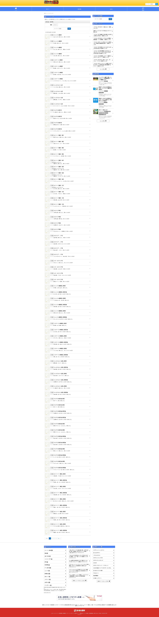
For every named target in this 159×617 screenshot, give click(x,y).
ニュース (47, 570)
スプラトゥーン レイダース (98, 550)
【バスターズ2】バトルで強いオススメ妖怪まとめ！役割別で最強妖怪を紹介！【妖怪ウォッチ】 (102, 43)
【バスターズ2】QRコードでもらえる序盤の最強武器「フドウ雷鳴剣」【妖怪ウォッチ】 (102, 39)
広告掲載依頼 (91, 613)
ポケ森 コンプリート (97, 578)
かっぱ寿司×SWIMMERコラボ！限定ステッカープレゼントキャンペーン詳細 (78, 561)
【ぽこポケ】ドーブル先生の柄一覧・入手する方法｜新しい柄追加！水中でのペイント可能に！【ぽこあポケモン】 (78, 551)
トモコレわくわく (96, 555)
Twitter (100, 613)
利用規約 (64, 613)
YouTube (103, 613)
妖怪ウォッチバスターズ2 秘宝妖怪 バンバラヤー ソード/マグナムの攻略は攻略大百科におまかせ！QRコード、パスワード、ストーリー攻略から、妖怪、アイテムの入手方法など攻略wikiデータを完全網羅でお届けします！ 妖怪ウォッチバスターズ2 (79, 605)
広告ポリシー (77, 613)
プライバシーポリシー (70, 613)
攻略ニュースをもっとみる (79, 580)
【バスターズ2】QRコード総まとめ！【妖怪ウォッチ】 (102, 27)
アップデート (48, 585)
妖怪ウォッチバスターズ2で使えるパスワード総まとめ (102, 31)
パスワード (47, 579)
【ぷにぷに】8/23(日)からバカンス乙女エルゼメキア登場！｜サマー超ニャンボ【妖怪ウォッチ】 (78, 556)
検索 (156, 4)
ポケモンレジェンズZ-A (98, 557)
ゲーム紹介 (48, 567)
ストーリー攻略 (48, 550)
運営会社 (81, 613)
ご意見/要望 (60, 613)
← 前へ (46, 538)
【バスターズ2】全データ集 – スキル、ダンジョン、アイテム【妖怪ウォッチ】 (102, 60)
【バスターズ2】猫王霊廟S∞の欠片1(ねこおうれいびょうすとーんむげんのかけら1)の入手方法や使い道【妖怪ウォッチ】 (102, 52)
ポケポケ (95, 562)
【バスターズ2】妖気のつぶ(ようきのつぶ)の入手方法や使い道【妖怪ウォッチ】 (102, 48)
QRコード (47, 576)
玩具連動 (47, 564)
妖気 (46, 561)
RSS (106, 613)
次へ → (59, 538)
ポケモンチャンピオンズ (98, 560)
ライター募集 (85, 613)
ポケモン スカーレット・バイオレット (100, 565)
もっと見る (102, 69)
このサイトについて (54, 613)
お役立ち (47, 582)
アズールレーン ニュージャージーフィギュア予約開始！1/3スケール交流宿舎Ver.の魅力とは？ (79, 565)
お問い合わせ (96, 613)
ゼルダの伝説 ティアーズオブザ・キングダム (102, 567)
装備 (46, 553)
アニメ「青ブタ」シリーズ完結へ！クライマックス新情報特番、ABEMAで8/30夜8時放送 (78, 576)
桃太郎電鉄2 (95, 575)
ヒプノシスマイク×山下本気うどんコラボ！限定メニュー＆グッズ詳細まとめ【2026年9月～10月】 (78, 571)
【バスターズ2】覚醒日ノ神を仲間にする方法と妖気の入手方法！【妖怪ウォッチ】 (102, 35)
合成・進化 (47, 556)
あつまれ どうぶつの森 (97, 570)
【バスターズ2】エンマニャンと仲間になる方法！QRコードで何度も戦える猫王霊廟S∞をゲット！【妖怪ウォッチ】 (102, 65)
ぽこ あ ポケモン (96, 552)
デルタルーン (96, 573)
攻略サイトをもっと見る (103, 581)
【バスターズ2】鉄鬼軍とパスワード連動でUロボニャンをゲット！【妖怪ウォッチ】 (102, 56)
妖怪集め (47, 573)
